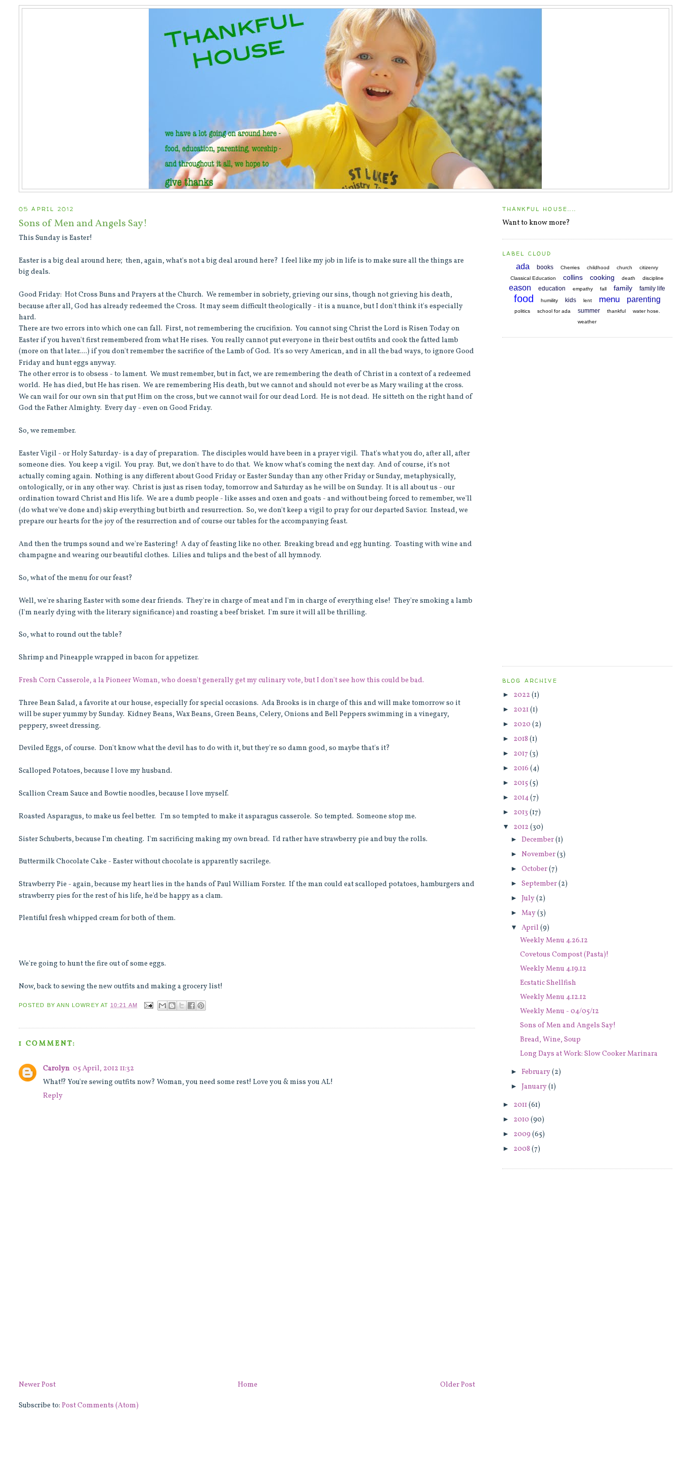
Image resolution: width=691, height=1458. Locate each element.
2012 (521, 827)
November (539, 854)
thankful (616, 311)
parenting (644, 299)
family (623, 288)
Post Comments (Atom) (100, 1405)
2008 (522, 1149)
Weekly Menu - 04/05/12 (559, 1011)
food (524, 298)
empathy (583, 288)
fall (603, 288)
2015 (521, 783)
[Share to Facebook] (191, 1006)
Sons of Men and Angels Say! (568, 1025)
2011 (521, 1105)
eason (520, 287)
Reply (53, 1096)
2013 (521, 812)
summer (589, 310)
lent (587, 300)
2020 (522, 724)
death (628, 278)
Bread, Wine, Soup (550, 1040)
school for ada (554, 311)
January (535, 1087)
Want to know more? (536, 223)
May (529, 913)
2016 (521, 768)
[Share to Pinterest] (201, 1006)
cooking (602, 277)
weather (587, 321)
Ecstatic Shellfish (548, 983)
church (624, 267)
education (552, 288)
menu (609, 299)
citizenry (648, 267)
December (538, 840)
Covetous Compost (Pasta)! (564, 955)
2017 (521, 754)
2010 (522, 1119)
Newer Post (37, 1385)
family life (652, 288)
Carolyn (56, 1068)
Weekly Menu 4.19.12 (553, 969)
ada (523, 266)
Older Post (457, 1385)
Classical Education (533, 278)
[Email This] (162, 1006)
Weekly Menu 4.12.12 (553, 997)
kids (570, 300)
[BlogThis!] (172, 1006)
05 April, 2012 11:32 (103, 1068)
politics (522, 311)
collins (573, 277)
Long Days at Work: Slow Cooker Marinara (589, 1054)
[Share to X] (182, 1006)
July (529, 898)
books (545, 267)
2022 (522, 695)
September (540, 884)
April (531, 928)
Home (247, 1385)
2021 (521, 710)
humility (549, 300)
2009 (522, 1134)
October (535, 869)
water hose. (646, 311)
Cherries (570, 267)
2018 (521, 739)
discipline (653, 278)
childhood (598, 267)
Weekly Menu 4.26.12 (554, 940)
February (537, 1072)
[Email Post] (149, 1005)
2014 (521, 798)
